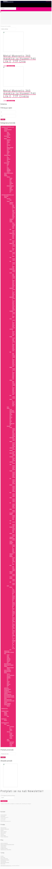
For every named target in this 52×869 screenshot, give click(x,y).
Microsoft (8, 659)
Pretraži (3, 757)
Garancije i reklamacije (5, 829)
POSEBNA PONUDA (4, 711)
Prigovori (2, 834)
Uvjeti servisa (3, 816)
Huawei (8, 133)
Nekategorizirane (4, 708)
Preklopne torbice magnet (11, 220)
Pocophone (12, 726)
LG (7, 146)
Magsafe (11, 450)
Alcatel (8, 152)
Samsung (8, 134)
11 (12, 629)
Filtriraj (3, 119)
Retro (11, 565)
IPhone (11, 587)
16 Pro (13, 597)
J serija (13, 429)
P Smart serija (13, 210)
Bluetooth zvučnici (7, 671)
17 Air (13, 589)
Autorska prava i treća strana (6, 849)
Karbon (11, 380)
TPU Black (11, 311)
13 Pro (13, 617)
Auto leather (12, 297)
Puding (11, 336)
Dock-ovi (5, 715)
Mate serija (11, 743)
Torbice (5, 197)
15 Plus (13, 603)
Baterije (5, 138)
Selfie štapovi (6, 688)
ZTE (7, 680)
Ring (10, 395)
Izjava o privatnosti (4, 843)
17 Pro (13, 590)
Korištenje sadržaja (4, 848)
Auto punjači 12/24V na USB (9, 700)
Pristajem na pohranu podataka (8, 795)
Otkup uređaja (3, 832)
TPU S (11, 318)
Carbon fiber (12, 447)
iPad (7, 153)
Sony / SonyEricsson (10, 675)
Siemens (8, 674)
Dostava (2, 830)
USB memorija (6, 651)
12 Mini (13, 628)
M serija (11, 733)
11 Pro (13, 630)
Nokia (8, 168)
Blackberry (9, 139)
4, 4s (13, 644)
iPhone (8, 141)
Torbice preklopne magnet (11, 542)
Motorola (8, 145)
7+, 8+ (13, 638)
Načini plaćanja (3, 827)
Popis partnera (3, 861)
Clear (10, 200)
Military (11, 251)
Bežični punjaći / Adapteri (8, 665)
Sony (8, 150)
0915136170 (5, 1)
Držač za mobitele (7, 670)
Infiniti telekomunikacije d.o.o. (6, 865)
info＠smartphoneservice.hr (8, 1)
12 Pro (13, 624)
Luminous (11, 329)
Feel (10, 261)
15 (12, 601)
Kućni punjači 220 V (7, 694)
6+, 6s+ (13, 648)
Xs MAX (13, 635)
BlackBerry (9, 170)
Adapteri (5, 130)
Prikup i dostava (3, 831)
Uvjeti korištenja (3, 845)
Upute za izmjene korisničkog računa (7, 844)
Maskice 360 (12, 243)
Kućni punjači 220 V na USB (9, 695)
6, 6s (13, 647)
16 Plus (13, 596)
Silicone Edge (12, 233)
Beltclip (11, 367)
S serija (13, 433)
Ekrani (5, 724)
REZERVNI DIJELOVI (5, 722)
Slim (10, 352)
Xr (12, 636)
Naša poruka (3, 863)
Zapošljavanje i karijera (5, 859)
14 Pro (13, 611)
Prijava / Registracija (4, 836)
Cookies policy (3, 847)
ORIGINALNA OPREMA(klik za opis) (7, 127)
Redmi (11, 729)
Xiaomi (8, 151)
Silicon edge (12, 452)
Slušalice (5, 175)
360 (10, 419)
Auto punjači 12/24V (7, 699)
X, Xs (13, 634)
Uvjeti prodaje (3, 835)
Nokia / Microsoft (10, 147)
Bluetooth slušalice (10, 185)
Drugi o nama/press (4, 858)
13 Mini (13, 621)
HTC (7, 143)
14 (12, 610)
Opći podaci (3, 857)
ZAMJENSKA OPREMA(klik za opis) (7, 194)
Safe (10, 229)
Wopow (8, 705)
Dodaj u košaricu (11, 65)
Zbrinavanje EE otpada (5, 862)
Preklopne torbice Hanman (11, 555)
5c (12, 645)
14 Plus (13, 612)
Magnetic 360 (12, 269)
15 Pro (13, 602)
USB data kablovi (7, 155)
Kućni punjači (6, 162)
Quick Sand (12, 288)
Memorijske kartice (7, 663)
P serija (13, 207)
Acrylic (11, 272)
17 (12, 588)
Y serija (13, 212)
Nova (13, 223)
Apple (8, 132)
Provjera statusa (3, 814)
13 (12, 616)
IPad (10, 649)
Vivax (8, 407)
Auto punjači (6, 136)
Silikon (11, 399)
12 (12, 622)
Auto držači (6, 196)
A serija (13, 428)
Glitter (11, 421)
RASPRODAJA (3, 718)
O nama (2, 856)
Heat (10, 257)
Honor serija (12, 742)
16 (12, 594)
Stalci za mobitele (7, 703)
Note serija (11, 735)
